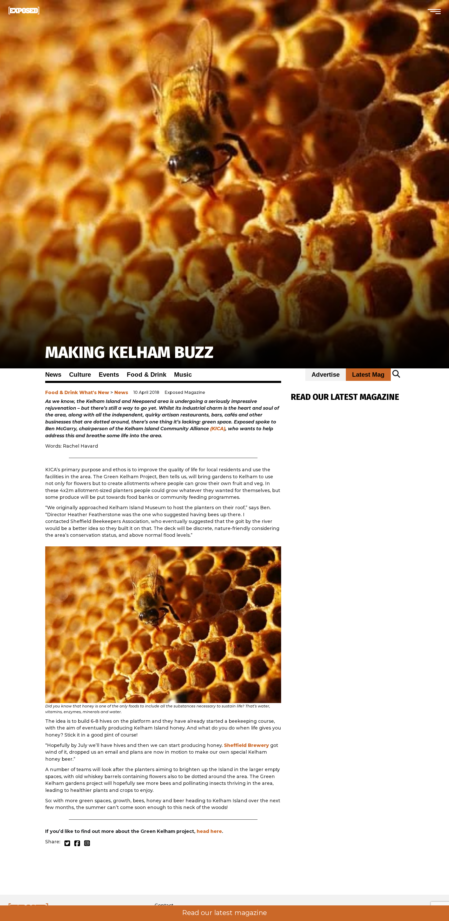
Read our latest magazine (224, 913)
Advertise (326, 375)
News (53, 375)
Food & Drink (146, 375)
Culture (80, 375)
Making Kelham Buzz (129, 352)
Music (183, 375)
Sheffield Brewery (246, 745)
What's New (94, 392)
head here (209, 831)
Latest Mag (368, 375)
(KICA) (217, 428)
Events (109, 375)
